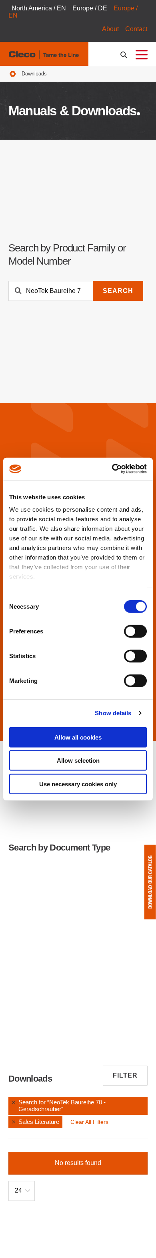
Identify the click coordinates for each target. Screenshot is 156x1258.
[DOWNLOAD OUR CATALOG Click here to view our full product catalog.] (150, 882)
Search (118, 290)
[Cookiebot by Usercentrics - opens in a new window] (112, 469)
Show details (113, 713)
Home (12, 74)
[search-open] (125, 55)
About (110, 29)
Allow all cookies (78, 737)
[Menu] (142, 55)
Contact (136, 29)
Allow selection (78, 760)
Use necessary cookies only (78, 783)
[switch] (135, 631)
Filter (125, 1075)
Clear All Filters (89, 1122)
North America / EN (39, 8)
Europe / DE (89, 8)
